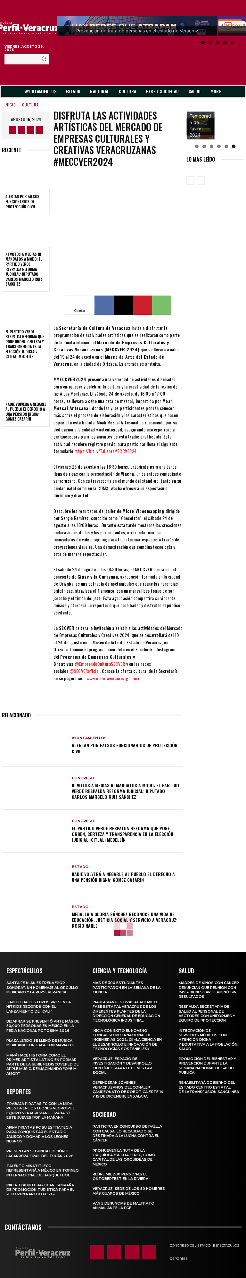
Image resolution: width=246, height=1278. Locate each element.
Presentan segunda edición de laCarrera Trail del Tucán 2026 (40, 1153)
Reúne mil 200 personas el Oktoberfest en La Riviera (120, 1176)
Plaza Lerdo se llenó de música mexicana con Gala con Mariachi (40, 1042)
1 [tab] (203, 42)
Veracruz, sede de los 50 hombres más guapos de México (129, 1190)
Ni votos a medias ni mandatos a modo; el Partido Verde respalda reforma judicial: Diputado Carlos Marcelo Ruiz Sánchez (23, 269)
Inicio (10, 104)
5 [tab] (232, 42)
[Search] (43, 59)
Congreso (83, 778)
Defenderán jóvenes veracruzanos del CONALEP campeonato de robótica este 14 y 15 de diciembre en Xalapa (128, 1089)
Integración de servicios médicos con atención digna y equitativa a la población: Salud (208, 1039)
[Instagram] (21, 130)
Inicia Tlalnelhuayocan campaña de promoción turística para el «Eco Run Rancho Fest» (40, 1190)
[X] (30, 130)
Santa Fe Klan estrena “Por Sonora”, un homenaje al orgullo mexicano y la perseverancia (42, 987)
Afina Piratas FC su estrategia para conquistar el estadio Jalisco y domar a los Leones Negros (39, 1134)
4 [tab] (225, 42)
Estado (80, 867)
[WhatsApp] (161, 305)
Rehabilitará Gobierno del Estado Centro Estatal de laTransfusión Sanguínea (209, 1087)
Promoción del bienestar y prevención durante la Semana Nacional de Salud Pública (207, 1066)
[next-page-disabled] (201, 180)
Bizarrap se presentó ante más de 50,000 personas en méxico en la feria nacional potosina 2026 (42, 1026)
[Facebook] (12, 130)
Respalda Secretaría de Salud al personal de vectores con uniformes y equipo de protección (207, 1013)
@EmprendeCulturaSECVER (100, 663)
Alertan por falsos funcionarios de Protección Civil (22, 201)
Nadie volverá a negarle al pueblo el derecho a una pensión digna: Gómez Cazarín (25, 411)
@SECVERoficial (85, 670)
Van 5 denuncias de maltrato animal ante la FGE (123, 1205)
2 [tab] (210, 42)
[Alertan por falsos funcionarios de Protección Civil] (26, 175)
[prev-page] (190, 180)
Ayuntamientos (89, 738)
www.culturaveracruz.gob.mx (113, 678)
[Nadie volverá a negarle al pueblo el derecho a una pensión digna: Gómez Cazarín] (26, 382)
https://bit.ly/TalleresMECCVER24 (105, 450)
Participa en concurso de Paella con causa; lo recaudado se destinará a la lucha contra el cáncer (127, 1133)
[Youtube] (39, 130)
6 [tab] (233, 146)
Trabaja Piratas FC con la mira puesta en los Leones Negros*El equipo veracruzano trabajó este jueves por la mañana (40, 1110)
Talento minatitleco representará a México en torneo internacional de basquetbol (42, 1170)
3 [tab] (217, 42)
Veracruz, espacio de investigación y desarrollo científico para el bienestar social (122, 1066)
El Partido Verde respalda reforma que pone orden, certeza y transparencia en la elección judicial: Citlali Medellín (24, 344)
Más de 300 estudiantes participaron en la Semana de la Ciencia (126, 987)
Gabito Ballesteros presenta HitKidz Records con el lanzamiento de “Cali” (38, 1007)
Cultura (30, 104)
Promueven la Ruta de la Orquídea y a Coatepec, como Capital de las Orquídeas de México (124, 1157)
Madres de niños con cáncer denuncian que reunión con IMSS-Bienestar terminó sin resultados (209, 990)
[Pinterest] (142, 305)
